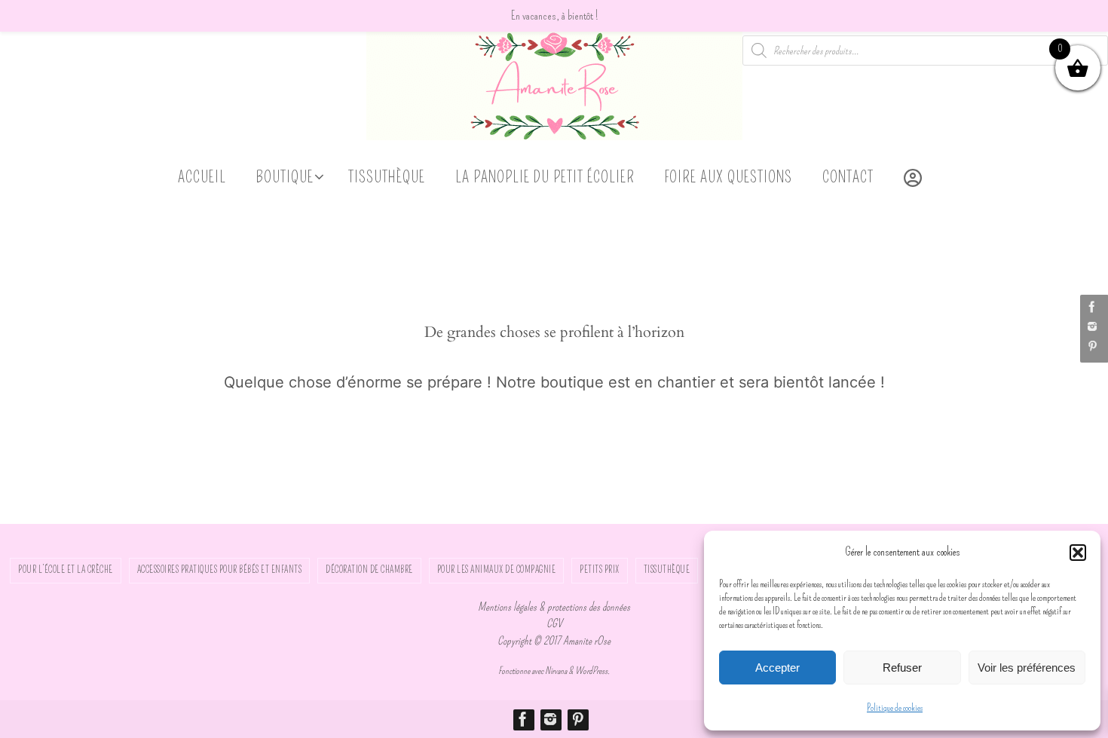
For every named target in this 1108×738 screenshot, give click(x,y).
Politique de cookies (895, 708)
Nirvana (556, 670)
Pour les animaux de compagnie (496, 570)
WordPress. (592, 670)
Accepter (777, 667)
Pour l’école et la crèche (65, 570)
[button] (1077, 552)
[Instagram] (1092, 326)
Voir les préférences (1027, 667)
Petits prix (600, 570)
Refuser (902, 667)
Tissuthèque (667, 570)
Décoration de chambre (369, 570)
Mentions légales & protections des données (554, 607)
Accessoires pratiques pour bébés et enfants (219, 570)
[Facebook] (1092, 307)
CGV (554, 623)
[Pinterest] (1092, 346)
